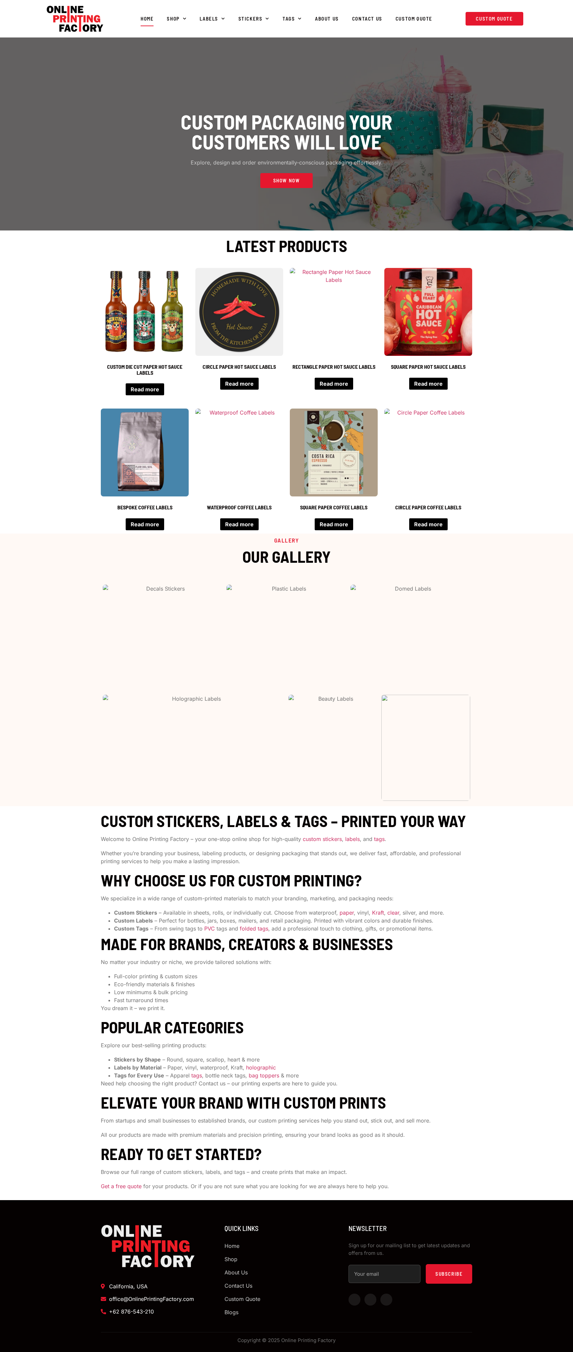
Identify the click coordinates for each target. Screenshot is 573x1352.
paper (347, 912)
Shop (173, 19)
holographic (261, 1067)
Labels (209, 19)
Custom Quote (414, 19)
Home (147, 19)
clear (393, 912)
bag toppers (265, 1075)
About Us (327, 19)
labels (352, 839)
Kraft (378, 912)
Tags (289, 19)
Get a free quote (121, 1186)
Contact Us (367, 19)
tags (379, 839)
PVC (210, 928)
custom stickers (322, 839)
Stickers (250, 19)
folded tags (254, 928)
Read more (145, 389)
